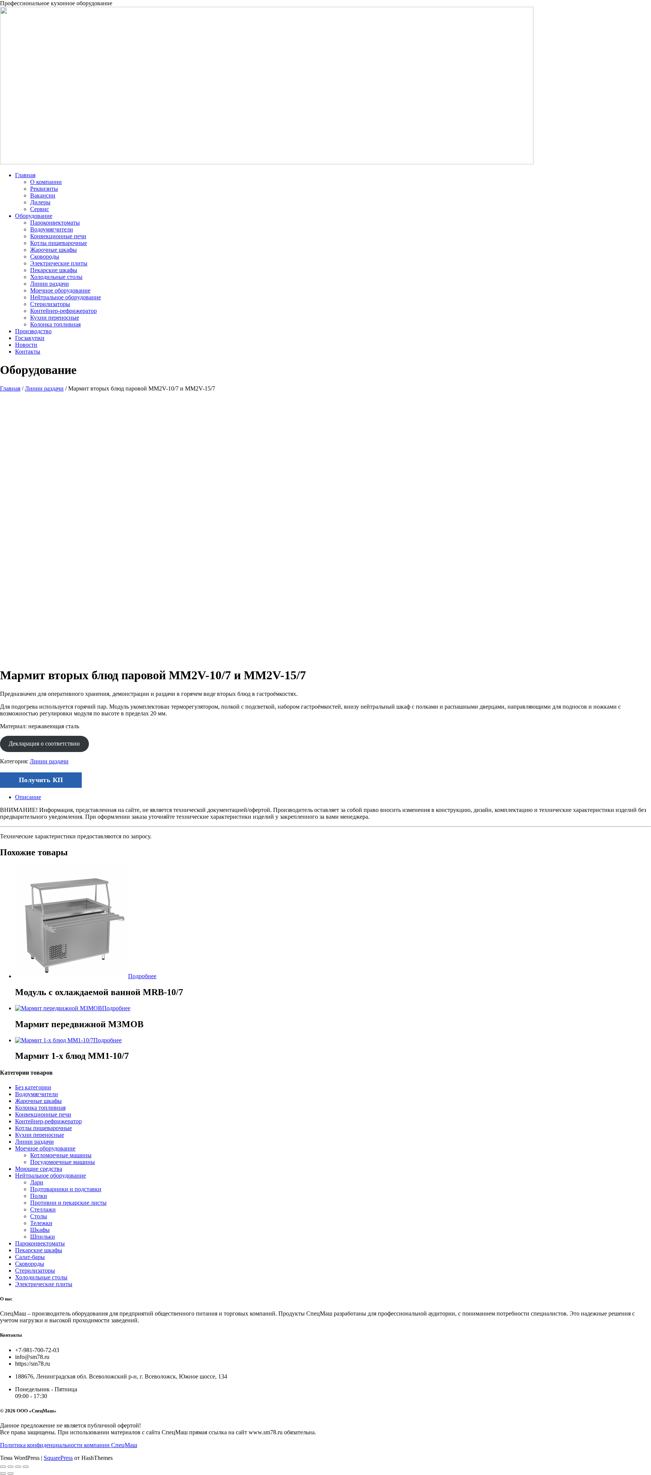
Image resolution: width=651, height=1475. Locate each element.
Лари (36, 1182)
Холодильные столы (56, 277)
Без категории (33, 1087)
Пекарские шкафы (53, 270)
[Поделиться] (18, 1467)
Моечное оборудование (60, 290)
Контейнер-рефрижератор (63, 311)
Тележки (41, 1223)
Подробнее (142, 976)
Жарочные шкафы (53, 250)
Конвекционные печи (58, 236)
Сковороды (44, 256)
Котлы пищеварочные (58, 243)
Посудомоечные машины (62, 1162)
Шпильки (42, 1236)
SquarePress (58, 1458)
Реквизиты (44, 188)
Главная (25, 175)
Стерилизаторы (50, 304)
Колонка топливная (55, 324)
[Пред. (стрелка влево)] (3, 1473)
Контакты (27, 351)
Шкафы (40, 1230)
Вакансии (42, 195)
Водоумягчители (51, 229)
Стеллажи (43, 1209)
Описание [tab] (28, 797)
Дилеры (40, 202)
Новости (26, 345)
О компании (46, 182)
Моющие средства (38, 1169)
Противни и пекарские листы (68, 1202)
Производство (33, 331)
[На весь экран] (11, 1467)
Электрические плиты (58, 263)
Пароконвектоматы (55, 222)
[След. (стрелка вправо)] (11, 1473)
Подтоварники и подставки (65, 1189)
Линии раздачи (49, 283)
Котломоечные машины (61, 1155)
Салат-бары (30, 1257)
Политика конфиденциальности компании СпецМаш (68, 1445)
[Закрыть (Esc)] (26, 1467)
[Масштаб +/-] (3, 1467)
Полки (38, 1196)
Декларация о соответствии (44, 743)
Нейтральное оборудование (65, 297)
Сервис (39, 209)
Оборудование (33, 216)
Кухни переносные (54, 317)
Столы (38, 1216)
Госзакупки (29, 338)
